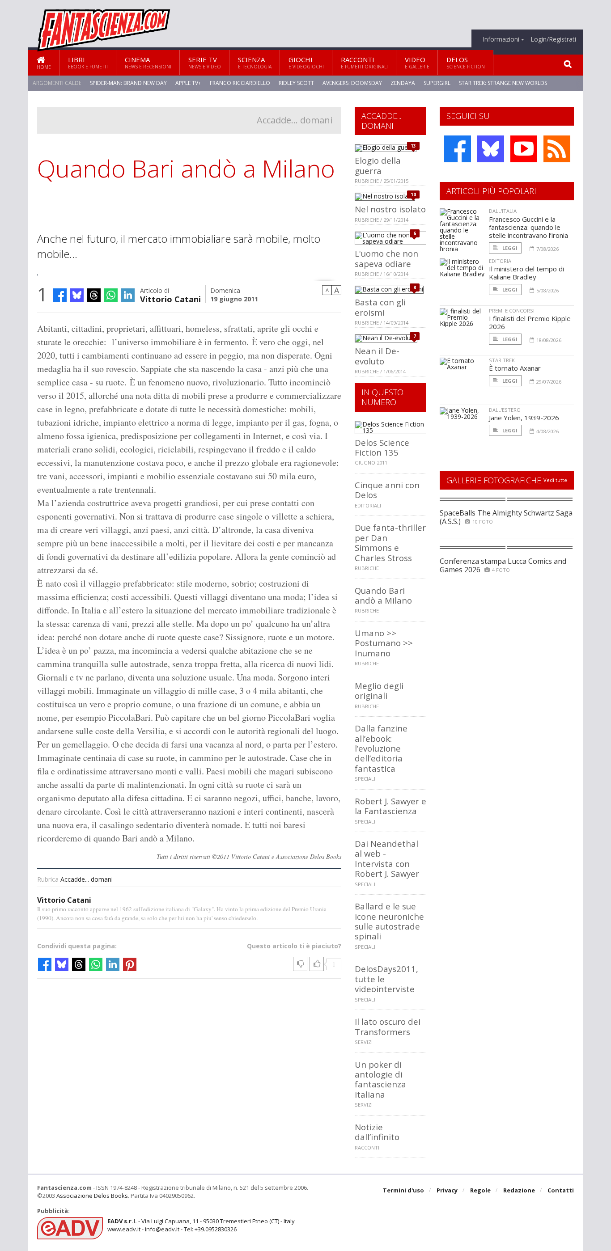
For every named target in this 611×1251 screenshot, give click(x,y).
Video (417, 62)
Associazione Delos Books (92, 1196)
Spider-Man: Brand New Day (128, 83)
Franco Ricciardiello (240, 83)
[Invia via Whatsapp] (111, 295)
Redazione (519, 1190)
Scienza (255, 62)
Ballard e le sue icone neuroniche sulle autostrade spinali (389, 921)
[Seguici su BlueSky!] (490, 149)
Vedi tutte (555, 480)
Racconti (364, 62)
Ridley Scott (296, 83)
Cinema (148, 62)
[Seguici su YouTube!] (524, 149)
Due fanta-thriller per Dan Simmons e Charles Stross (390, 542)
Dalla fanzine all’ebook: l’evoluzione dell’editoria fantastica (381, 748)
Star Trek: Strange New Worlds (503, 83)
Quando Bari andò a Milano (383, 595)
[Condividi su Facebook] (60, 295)
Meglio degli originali (379, 690)
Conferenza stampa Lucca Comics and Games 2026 (503, 565)
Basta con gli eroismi (380, 306)
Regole (480, 1190)
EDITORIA (500, 260)
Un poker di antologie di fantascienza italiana (380, 1079)
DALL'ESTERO (505, 409)
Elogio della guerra (378, 165)
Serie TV (204, 62)
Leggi (509, 248)
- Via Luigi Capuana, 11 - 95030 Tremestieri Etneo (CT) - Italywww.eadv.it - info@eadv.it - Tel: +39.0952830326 (201, 1225)
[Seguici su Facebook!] (457, 149)
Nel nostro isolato (390, 209)
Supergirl (437, 83)
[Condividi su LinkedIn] (128, 295)
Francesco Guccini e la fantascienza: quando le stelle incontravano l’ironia (528, 227)
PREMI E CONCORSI (512, 310)
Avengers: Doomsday (352, 83)
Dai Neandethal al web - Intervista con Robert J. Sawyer (387, 858)
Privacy (447, 1190)
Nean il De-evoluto (377, 355)
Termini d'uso (403, 1190)
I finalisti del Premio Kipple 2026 (530, 322)
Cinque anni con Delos (387, 489)
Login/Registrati (553, 39)
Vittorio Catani (170, 298)
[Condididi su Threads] (94, 295)
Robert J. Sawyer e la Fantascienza (390, 805)
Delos (465, 62)
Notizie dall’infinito (377, 1131)
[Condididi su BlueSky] (77, 295)
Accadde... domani (294, 120)
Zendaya (402, 83)
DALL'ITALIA (503, 210)
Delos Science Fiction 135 (382, 447)
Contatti (560, 1190)
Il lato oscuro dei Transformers (387, 1026)
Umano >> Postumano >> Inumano (384, 643)
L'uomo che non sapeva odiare (386, 258)
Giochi (306, 62)
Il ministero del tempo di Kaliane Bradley (526, 272)
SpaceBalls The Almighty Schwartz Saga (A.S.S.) (506, 517)
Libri (88, 62)
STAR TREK (502, 360)
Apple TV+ (188, 83)
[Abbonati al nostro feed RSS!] (557, 149)
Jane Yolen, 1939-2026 (524, 417)
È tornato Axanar (515, 367)
